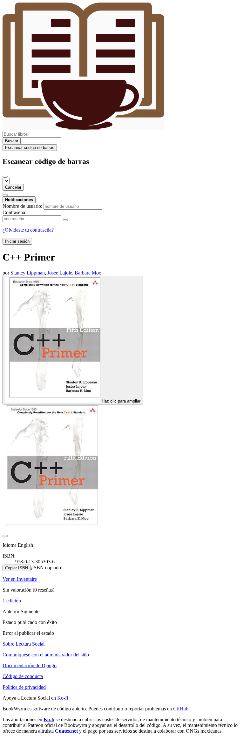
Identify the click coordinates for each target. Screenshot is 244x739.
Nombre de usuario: (22, 206)
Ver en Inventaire (20, 579)
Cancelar (13, 187)
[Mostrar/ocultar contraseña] (65, 220)
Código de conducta (23, 676)
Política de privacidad (24, 687)
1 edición (12, 600)
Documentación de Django (30, 665)
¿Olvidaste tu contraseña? (28, 230)
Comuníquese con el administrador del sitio (46, 654)
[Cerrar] (5, 177)
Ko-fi (62, 698)
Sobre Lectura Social (23, 644)
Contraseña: (14, 212)
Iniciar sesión (17, 241)
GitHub (180, 708)
